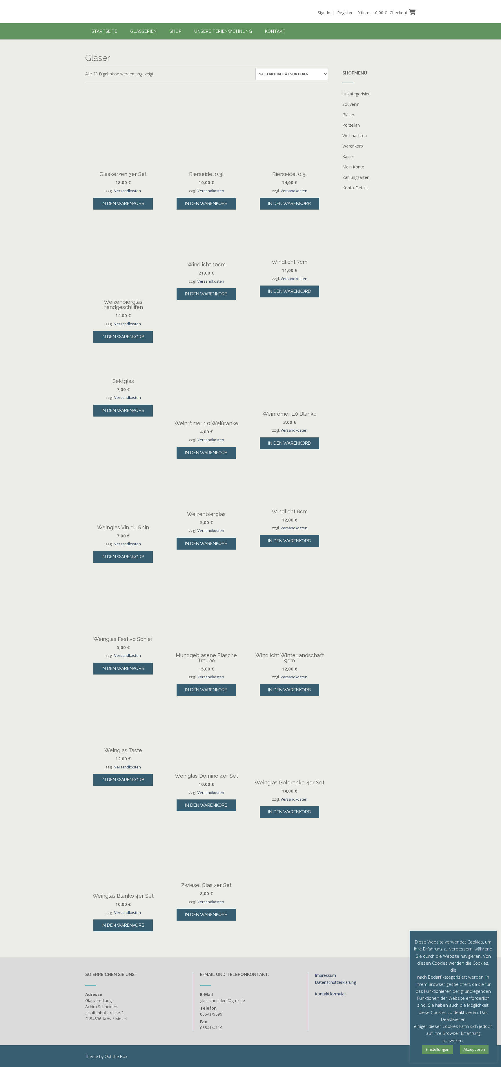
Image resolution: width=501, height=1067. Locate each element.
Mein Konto (353, 167)
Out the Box (116, 1056)
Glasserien (143, 31)
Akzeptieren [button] (474, 1049)
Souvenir (350, 104)
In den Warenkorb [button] (123, 203)
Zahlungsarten (355, 177)
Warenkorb (352, 146)
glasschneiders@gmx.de (222, 1000)
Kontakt (275, 31)
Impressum (325, 975)
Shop (175, 31)
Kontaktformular (330, 994)
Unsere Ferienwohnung (223, 31)
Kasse (348, 156)
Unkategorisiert (356, 94)
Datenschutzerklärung (335, 982)
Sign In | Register (335, 12)
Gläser (348, 114)
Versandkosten (127, 190)
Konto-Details (355, 187)
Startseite (104, 31)
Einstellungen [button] (437, 1049)
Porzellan (351, 125)
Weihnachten (354, 135)
